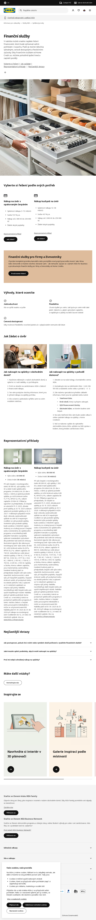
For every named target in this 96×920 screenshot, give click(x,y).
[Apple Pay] (83, 891)
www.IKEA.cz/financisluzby (14, 620)
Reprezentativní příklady (15, 66)
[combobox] (42, 10)
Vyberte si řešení (11, 64)
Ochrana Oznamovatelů (70, 915)
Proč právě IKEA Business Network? (17, 830)
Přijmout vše (14, 905)
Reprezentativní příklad (12, 234)
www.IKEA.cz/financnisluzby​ (44, 616)
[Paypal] (68, 891)
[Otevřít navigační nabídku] (90, 10)
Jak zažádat (26, 64)
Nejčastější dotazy (36, 66)
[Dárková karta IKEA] (76, 891)
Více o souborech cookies (17, 899)
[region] (31, 890)
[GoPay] (61, 891)
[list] (48, 739)
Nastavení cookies (16, 911)
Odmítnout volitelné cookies (36, 905)
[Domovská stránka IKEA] (9, 10)
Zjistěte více (8, 807)
